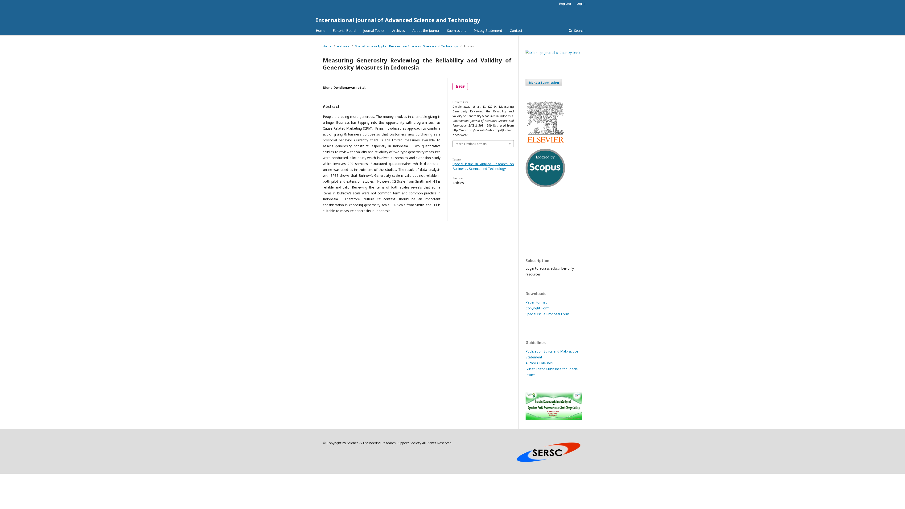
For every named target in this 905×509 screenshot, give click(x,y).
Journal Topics (374, 30)
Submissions (456, 30)
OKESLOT (533, 213)
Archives (398, 30)
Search (578, 30)
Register (565, 3)
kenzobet (533, 204)
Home (320, 30)
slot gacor (533, 241)
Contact (516, 30)
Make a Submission (544, 82)
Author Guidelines (539, 363)
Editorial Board (344, 30)
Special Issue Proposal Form (547, 314)
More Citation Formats (471, 144)
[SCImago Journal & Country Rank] (553, 52)
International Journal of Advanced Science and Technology (398, 20)
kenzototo (534, 223)
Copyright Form (538, 308)
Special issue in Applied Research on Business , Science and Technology (406, 46)
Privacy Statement (488, 30)
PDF (458, 86)
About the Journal (426, 30)
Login (580, 3)
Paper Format (536, 302)
